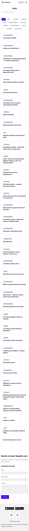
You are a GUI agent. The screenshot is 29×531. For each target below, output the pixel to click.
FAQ (13, 524)
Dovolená (23, 19)
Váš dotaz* (3, 483)
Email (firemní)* (4, 476)
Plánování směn (15, 25)
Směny (23, 25)
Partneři (25, 524)
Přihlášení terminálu (6, 526)
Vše (4, 19)
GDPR (4, 22)
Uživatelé (9, 28)
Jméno (2, 470)
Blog (16, 524)
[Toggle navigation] (27, 2)
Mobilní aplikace (13, 22)
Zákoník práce (18, 28)
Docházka (15, 19)
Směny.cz (13, 521)
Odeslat (5, 497)
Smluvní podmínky (6, 524)
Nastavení (23, 22)
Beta (9, 19)
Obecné (6, 25)
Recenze (20, 524)
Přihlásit (21, 2)
